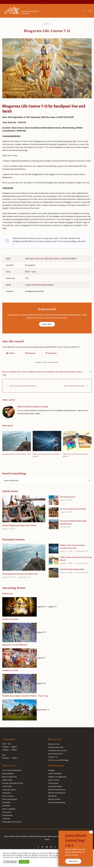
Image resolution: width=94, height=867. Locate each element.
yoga (4, 375)
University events (55, 786)
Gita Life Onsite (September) (72, 569)
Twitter (11, 353)
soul (57, 372)
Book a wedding (8, 809)
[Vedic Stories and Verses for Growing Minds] (77, 441)
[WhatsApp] (55, 847)
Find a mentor (8, 796)
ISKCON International (56, 793)
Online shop (7, 780)
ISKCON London (54, 799)
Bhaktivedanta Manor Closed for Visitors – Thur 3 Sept (25, 696)
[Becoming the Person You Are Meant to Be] (16, 441)
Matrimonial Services (56, 789)
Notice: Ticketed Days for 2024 (74, 386)
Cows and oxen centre (57, 750)
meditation (31, 372)
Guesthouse (7, 815)
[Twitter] (42, 847)
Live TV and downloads (11, 770)
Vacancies (6, 793)
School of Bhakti (54, 773)
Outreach (6, 802)
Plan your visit (53, 744)
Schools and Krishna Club (12, 783)
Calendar (6, 818)
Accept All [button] (24, 862)
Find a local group (9, 799)
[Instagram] (51, 847)
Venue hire (6, 812)
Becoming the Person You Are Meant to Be (16, 454)
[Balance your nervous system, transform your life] (47, 441)
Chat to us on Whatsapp (58, 760)
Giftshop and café (55, 747)
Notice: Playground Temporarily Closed (19, 525)
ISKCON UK (52, 796)
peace (40, 372)
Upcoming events (55, 754)
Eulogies (51, 770)
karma (19, 372)
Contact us (52, 757)
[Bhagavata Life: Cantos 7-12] (47, 68)
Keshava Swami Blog (56, 802)
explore (13, 372)
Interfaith (6, 806)
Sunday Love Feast (10, 619)
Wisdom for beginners (57, 777)
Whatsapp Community (11, 822)
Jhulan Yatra (7, 593)
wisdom (79, 372)
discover (5, 372)
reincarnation (49, 372)
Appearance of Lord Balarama (14, 645)
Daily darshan (7, 773)
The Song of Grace (67, 497)
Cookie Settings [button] (10, 862)
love (24, 372)
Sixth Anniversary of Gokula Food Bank (22, 386)
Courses (47, 24)
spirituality (71, 372)
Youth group (53, 783)
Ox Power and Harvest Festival (73, 509)
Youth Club (6, 786)
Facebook (52, 353)
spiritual (63, 372)
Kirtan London (53, 780)
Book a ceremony (9, 777)
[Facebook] (38, 847)
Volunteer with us (9, 789)
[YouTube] (46, 847)
